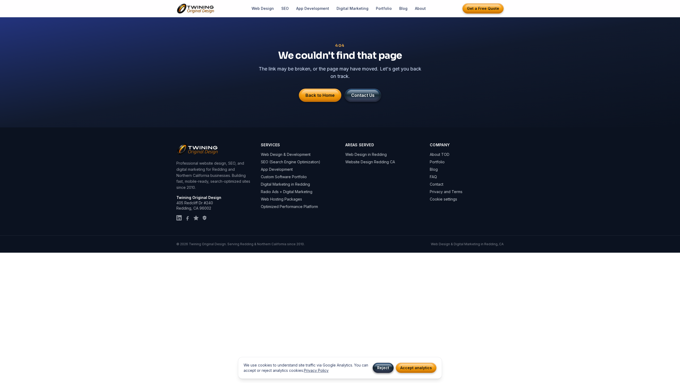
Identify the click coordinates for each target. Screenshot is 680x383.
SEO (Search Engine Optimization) (290, 162)
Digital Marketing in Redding (285, 184)
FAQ (433, 176)
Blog (403, 8)
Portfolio (384, 8)
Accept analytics (416, 367)
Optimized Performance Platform (289, 206)
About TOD (439, 154)
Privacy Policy (316, 370)
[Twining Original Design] (195, 8)
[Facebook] (187, 217)
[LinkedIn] (179, 217)
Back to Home (320, 95)
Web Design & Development (286, 154)
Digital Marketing (352, 8)
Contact (436, 184)
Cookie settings (443, 199)
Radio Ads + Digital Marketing (286, 191)
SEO (285, 8)
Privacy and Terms (446, 191)
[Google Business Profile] (196, 217)
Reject (383, 367)
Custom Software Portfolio (284, 176)
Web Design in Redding (366, 154)
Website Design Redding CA (370, 162)
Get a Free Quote (483, 8)
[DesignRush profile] (204, 217)
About (420, 8)
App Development (312, 8)
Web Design (263, 8)
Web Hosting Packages (281, 199)
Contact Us (363, 95)
